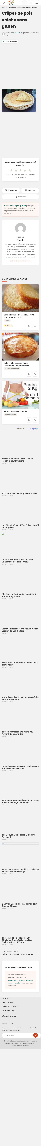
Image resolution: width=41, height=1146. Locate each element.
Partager (22, 197)
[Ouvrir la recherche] (30, 2)
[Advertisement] (20, 66)
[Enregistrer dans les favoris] (29, 325)
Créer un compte (10, 1006)
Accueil (4, 7)
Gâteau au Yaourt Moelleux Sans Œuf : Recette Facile (19, 316)
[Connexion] (4, 3)
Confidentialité (9, 1011)
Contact (6, 998)
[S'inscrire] (35, 1035)
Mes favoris (7, 1002)
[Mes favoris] (24, 2)
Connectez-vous (15, 980)
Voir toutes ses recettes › (20, 261)
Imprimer (31, 190)
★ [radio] (11, 170)
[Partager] (34, 325)
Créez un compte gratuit (15, 206)
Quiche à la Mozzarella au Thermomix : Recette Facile (16, 364)
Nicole (17, 33)
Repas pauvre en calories (15, 411)
